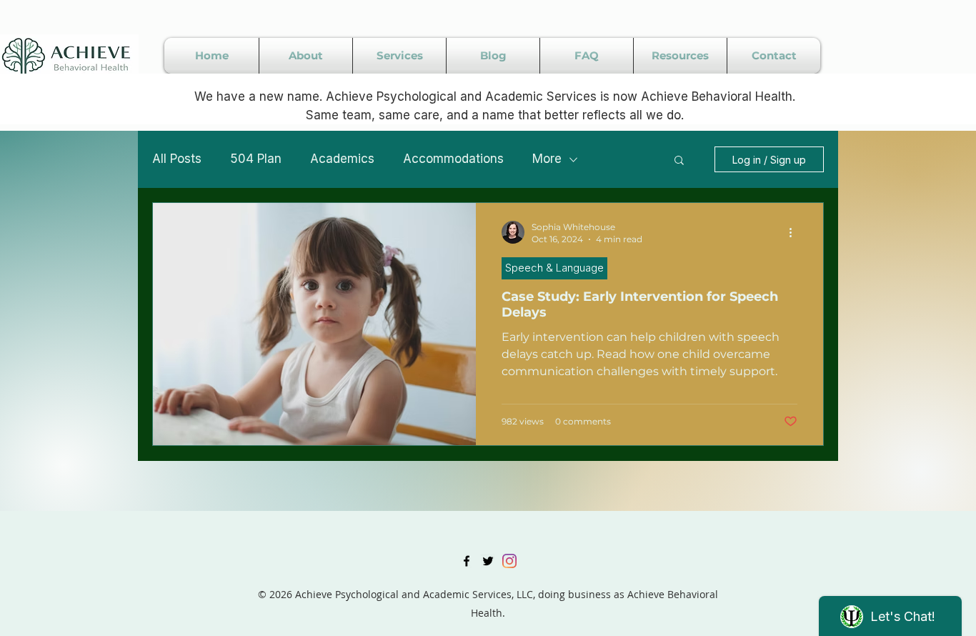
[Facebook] (466, 561)
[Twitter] (488, 561)
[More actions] (795, 232)
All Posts (176, 158)
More (547, 158)
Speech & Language (554, 267)
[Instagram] (509, 561)
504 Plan (256, 158)
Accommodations (453, 158)
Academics (342, 158)
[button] (679, 161)
